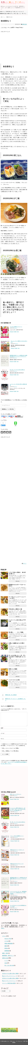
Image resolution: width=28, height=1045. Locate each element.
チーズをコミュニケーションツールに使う (17, 597)
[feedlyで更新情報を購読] (7, 432)
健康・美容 (5, 953)
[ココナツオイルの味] (4, 682)
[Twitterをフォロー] (2, 432)
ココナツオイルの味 (14, 680)
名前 (2, 728)
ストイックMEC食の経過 (8, 983)
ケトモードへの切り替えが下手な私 (17, 620)
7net (18, 331)
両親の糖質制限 (9, 943)
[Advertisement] (14, 47)
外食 (6, 963)
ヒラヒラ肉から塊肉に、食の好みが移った (17, 573)
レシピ (6, 960)
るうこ (24, 563)
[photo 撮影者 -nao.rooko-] (14, 179)
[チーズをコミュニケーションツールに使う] (4, 599)
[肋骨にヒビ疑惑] (4, 672)
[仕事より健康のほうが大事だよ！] (4, 646)
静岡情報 (7, 950)
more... (3, 928)
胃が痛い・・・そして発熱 (16, 632)
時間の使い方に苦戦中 (11, 694)
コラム (4, 936)
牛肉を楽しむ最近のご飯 (15, 609)
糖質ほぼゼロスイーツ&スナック (17, 849)
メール (3, 733)
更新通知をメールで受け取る (8, 409)
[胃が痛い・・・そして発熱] (4, 635)
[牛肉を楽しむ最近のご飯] (4, 612)
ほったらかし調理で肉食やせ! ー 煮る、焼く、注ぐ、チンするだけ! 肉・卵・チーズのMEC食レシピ (18, 809)
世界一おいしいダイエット (15, 794)
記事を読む (18, 581)
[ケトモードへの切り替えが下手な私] (4, 623)
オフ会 (6, 941)
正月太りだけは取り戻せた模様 (10, 973)
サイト (2, 738)
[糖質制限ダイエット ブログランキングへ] (19, 417)
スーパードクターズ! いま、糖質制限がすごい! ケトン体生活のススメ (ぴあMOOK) (18, 892)
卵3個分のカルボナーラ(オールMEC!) (17, 585)
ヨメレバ (16, 343)
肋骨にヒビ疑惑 (13, 669)
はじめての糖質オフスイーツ (16, 326)
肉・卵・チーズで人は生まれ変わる (17, 369)
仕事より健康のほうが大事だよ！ (16, 643)
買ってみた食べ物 (9, 965)
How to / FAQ (8, 938)
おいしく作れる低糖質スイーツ (17, 835)
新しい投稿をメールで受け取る (10, 751)
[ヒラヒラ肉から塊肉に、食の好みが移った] (4, 575)
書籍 (6, 946)
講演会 (6, 948)
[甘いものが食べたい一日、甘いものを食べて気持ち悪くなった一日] (4, 658)
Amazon (11, 331)
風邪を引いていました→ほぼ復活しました (15, 699)
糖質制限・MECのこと (8, 955)
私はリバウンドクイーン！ (9, 976)
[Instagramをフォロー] (4, 432)
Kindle (15, 331)
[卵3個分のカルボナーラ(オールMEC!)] (4, 587)
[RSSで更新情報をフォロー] (10, 432)
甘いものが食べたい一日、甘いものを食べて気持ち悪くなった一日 (17, 657)
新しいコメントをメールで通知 (10, 748)
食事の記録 (24, 24)
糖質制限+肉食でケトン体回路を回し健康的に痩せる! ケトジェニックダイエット (18, 356)
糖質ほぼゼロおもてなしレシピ (16, 863)
